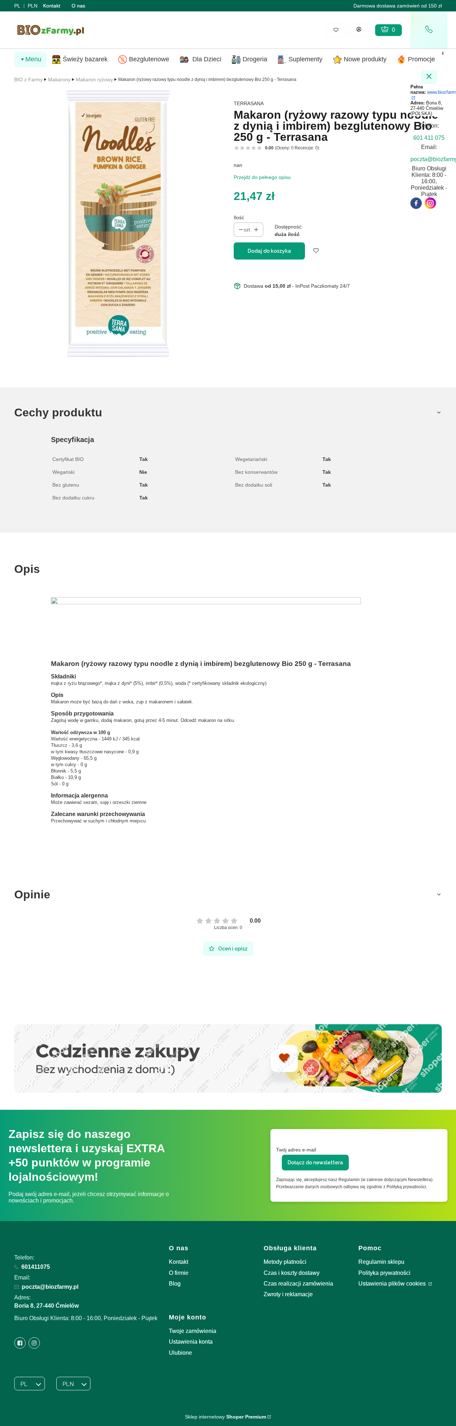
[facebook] (416, 203)
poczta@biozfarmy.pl (50, 1287)
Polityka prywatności (384, 1273)
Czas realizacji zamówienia (298, 1284)
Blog (175, 1284)
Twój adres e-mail (296, 1150)
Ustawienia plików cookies (392, 1284)
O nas (78, 6)
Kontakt (51, 6)
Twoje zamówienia (192, 1331)
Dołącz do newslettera (315, 1162)
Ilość (239, 217)
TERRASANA (249, 103)
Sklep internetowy (225, 1417)
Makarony (59, 79)
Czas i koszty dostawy (292, 1273)
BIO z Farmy (28, 79)
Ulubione (180, 1353)
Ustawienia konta (191, 1342)
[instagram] (430, 203)
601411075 (35, 1267)
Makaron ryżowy (94, 79)
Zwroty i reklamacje (288, 1294)
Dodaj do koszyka (269, 251)
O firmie (178, 1273)
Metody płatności (285, 1262)
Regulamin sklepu (381, 1262)
